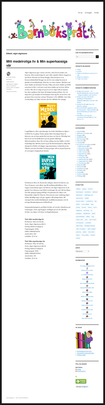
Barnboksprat (10, 398)
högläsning (79, 210)
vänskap (92, 235)
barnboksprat (79, 192)
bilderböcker (79, 195)
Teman (79, 172)
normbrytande (80, 222)
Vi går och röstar (82, 79)
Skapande (80, 165)
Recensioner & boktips (84, 144)
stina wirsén (91, 232)
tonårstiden (9, 89)
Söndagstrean (81, 168)
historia (90, 207)
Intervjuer (80, 141)
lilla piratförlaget (80, 216)
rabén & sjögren (91, 229)
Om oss (80, 13)
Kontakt (96, 13)
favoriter (84, 207)
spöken (85, 232)
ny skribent (88, 222)
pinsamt (8, 87)
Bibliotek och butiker (83, 133)
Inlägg (79, 369)
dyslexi (78, 204)
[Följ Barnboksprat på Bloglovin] (87, 386)
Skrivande (80, 166)
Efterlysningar (81, 139)
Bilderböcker (82, 146)
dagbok (16, 84)
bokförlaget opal (88, 195)
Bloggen (79, 135)
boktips (87, 198)
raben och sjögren (15, 87)
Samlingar (81, 155)
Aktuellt (79, 131)
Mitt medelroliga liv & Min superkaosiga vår (36, 63)
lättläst (88, 216)
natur (86, 219)
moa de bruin (13, 85)
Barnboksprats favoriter (84, 351)
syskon (78, 235)
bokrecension (79, 198)
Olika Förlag (79, 226)
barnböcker (88, 192)
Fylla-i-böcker (82, 152)
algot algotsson (10, 84)
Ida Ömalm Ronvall (10, 77)
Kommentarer (81, 371)
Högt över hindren (83, 77)
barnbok (90, 189)
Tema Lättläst (85, 235)
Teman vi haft (81, 355)
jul (91, 210)
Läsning (79, 142)
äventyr (78, 238)
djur (96, 201)
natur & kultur (92, 219)
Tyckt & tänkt (81, 174)
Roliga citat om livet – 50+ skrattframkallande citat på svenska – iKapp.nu (87, 93)
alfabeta (78, 189)
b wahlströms (89, 201)
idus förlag (86, 210)
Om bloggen (88, 13)
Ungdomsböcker (10, 81)
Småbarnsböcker (83, 159)
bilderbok (95, 192)
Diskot (79, 69)
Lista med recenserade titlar (85, 353)
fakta (92, 204)
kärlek (93, 213)
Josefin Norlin (81, 104)
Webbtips (80, 176)
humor (7, 85)
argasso (84, 189)
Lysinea (79, 71)
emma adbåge (85, 204)
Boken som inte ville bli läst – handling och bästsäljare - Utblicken (86, 98)
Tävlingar (80, 170)
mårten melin (79, 219)
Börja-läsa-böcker (83, 148)
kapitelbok (78, 213)
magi (92, 216)
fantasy (78, 207)
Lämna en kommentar (11, 91)
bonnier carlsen (80, 201)
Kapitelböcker (82, 154)
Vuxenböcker (82, 163)
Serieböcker (82, 157)
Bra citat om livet (91, 95)
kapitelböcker (86, 213)
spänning (78, 232)
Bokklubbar (80, 137)
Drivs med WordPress (22, 398)
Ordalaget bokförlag (89, 226)
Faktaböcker (82, 150)
